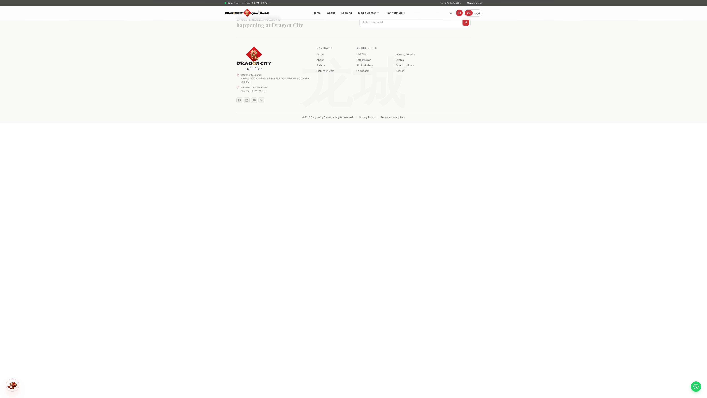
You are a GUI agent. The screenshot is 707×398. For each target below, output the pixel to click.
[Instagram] (247, 100)
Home (317, 12)
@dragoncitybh (474, 3)
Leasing (346, 12)
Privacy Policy (367, 117)
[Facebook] (239, 100)
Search (400, 70)
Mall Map (361, 54)
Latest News (363, 59)
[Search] (451, 13)
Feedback (362, 70)
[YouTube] (254, 100)
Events (400, 59)
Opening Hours (405, 65)
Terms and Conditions (393, 117)
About (331, 12)
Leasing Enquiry (405, 54)
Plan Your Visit (395, 12)
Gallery (320, 65)
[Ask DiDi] (12, 385)
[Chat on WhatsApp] (696, 386)
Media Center (367, 12)
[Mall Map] (459, 13)
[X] (261, 100)
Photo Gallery (364, 65)
